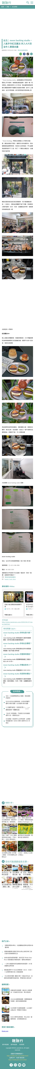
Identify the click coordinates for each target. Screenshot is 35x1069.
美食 (8, 6)
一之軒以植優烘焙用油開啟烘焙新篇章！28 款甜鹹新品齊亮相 (18, 965)
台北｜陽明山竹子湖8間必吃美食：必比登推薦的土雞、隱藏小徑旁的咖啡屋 (28, 874)
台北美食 (14, 6)
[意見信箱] (19, 1065)
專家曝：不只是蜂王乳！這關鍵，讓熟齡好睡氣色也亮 (28, 886)
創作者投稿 (5, 1044)
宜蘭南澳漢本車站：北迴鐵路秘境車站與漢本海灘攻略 (19, 946)
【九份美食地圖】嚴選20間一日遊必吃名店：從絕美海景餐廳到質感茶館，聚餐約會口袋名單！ (18, 977)
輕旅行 (6, 2)
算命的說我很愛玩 (23, 50)
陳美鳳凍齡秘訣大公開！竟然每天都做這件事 (17, 886)
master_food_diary (10, 579)
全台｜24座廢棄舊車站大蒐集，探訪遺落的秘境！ (18, 697)
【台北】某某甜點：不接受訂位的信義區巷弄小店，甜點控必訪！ (18, 714)
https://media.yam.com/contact (17, 1059)
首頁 (2, 6)
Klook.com (5, 1031)
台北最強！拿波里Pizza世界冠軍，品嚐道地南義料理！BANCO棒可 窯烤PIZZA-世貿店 (18, 721)
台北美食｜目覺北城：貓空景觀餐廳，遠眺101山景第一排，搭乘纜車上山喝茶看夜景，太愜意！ (17, 874)
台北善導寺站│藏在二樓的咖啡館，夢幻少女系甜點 (6, 886)
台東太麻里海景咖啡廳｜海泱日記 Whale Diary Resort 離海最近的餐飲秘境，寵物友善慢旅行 (18, 958)
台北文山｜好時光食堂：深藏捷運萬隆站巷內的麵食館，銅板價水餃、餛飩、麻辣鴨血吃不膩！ (6, 874)
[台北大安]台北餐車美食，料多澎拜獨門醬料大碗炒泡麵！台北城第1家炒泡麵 (18, 702)
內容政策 (21, 1044)
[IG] (15, 1065)
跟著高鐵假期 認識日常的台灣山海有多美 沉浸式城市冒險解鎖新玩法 (18, 952)
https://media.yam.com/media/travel (17, 1055)
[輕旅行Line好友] (23, 1065)
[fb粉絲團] (11, 1065)
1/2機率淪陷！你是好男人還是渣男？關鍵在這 (15, 709)
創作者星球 (14, 1044)
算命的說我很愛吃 (10, 577)
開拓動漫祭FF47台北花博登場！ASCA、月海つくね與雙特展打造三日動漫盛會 (18, 971)
